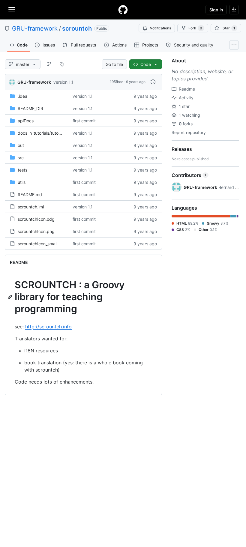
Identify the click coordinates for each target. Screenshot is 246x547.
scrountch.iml (31, 206)
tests (22, 169)
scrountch (77, 28)
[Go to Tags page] (62, 64)
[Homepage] (123, 9)
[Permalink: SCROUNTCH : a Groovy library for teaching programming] (10, 297)
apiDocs (26, 120)
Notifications (160, 28)
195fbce (116, 81)
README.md (30, 194)
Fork (195, 28)
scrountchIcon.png (36, 231)
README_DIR (30, 108)
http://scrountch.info (48, 327)
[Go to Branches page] (49, 64)
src (21, 157)
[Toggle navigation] (11, 9)
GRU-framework (35, 28)
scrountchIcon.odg (36, 219)
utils (22, 182)
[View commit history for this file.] (153, 82)
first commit (84, 120)
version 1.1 (63, 82)
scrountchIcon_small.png (42, 243)
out (21, 145)
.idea (22, 96)
